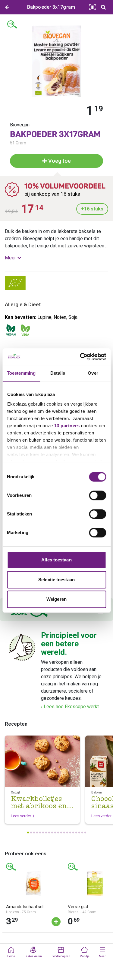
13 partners (67, 425)
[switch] (97, 495)
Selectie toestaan (56, 579)
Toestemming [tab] (21, 373)
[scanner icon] (92, 7)
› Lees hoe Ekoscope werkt (70, 706)
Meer (10, 258)
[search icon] (103, 7)
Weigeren (56, 599)
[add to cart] (56, 921)
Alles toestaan (56, 559)
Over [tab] (93, 373)
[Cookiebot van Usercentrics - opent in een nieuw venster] (80, 357)
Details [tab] (57, 373)
